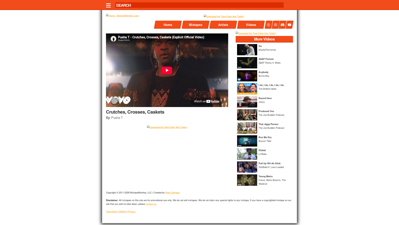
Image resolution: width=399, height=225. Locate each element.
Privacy (132, 211)
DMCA (122, 211)
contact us (151, 203)
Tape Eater (111, 211)
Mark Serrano (172, 192)
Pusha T (117, 117)
